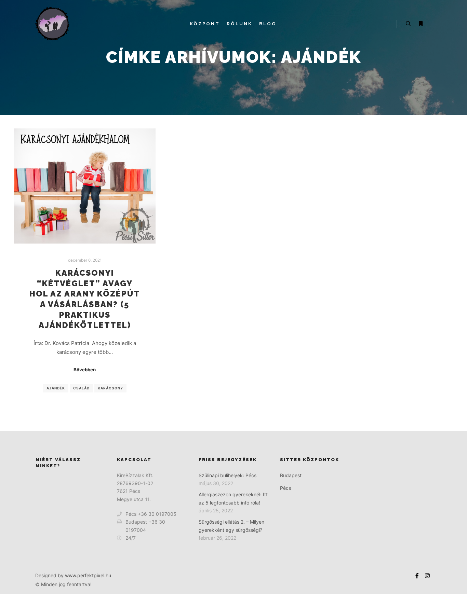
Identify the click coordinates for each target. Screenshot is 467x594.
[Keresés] (408, 23)
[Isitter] (52, 24)
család (81, 388)
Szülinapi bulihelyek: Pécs (227, 475)
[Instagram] (427, 575)
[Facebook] (417, 575)
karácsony (110, 388)
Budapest (291, 475)
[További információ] (420, 23)
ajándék (55, 388)
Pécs (285, 488)
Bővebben (85, 369)
